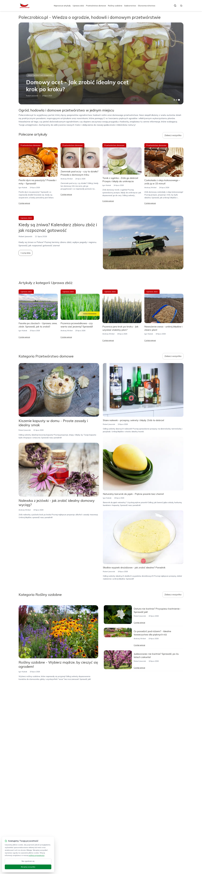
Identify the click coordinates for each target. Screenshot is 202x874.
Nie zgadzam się (28, 861)
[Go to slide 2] (176, 100)
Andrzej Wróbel (67, 179)
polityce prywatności (36, 855)
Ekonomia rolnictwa (146, 5)
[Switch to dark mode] (181, 6)
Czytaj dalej (25, 253)
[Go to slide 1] (174, 100)
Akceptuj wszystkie (28, 867)
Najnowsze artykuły (62, 5)
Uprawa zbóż (78, 5)
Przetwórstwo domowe (96, 5)
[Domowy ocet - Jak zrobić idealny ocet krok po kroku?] (101, 63)
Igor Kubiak (23, 187)
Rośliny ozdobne (115, 5)
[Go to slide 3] (179, 100)
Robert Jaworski (32, 96)
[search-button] (175, 5)
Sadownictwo (130, 5)
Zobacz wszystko (172, 135)
